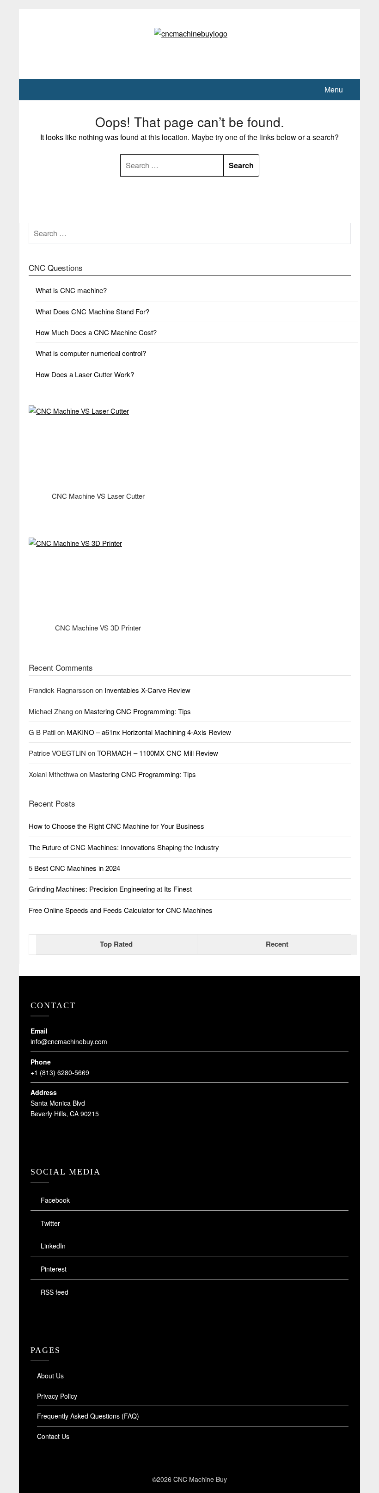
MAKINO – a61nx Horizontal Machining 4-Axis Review (149, 732)
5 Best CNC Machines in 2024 (74, 868)
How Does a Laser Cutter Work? (85, 374)
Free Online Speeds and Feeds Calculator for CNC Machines (121, 910)
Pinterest (54, 1268)
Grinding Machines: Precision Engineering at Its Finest (110, 888)
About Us (50, 1375)
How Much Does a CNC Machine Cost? (96, 332)
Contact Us (53, 1436)
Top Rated (116, 944)
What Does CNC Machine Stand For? (92, 311)
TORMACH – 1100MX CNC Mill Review (157, 753)
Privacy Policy (57, 1396)
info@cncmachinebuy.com (69, 1041)
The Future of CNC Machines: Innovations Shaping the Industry (124, 847)
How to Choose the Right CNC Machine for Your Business (116, 826)
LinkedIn (53, 1245)
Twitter (50, 1223)
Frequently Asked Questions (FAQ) (88, 1415)
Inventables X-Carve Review (147, 690)
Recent (277, 944)
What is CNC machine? (71, 290)
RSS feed (54, 1292)
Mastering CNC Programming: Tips (137, 711)
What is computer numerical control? (91, 353)
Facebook (55, 1200)
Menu (333, 89)
